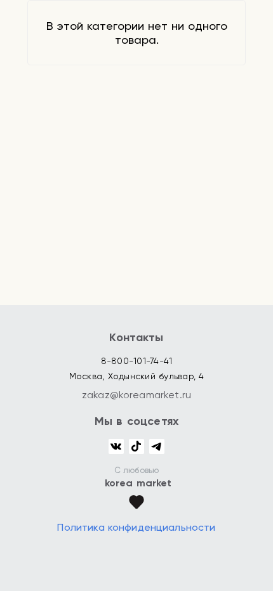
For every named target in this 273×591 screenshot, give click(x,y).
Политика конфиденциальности (136, 527)
